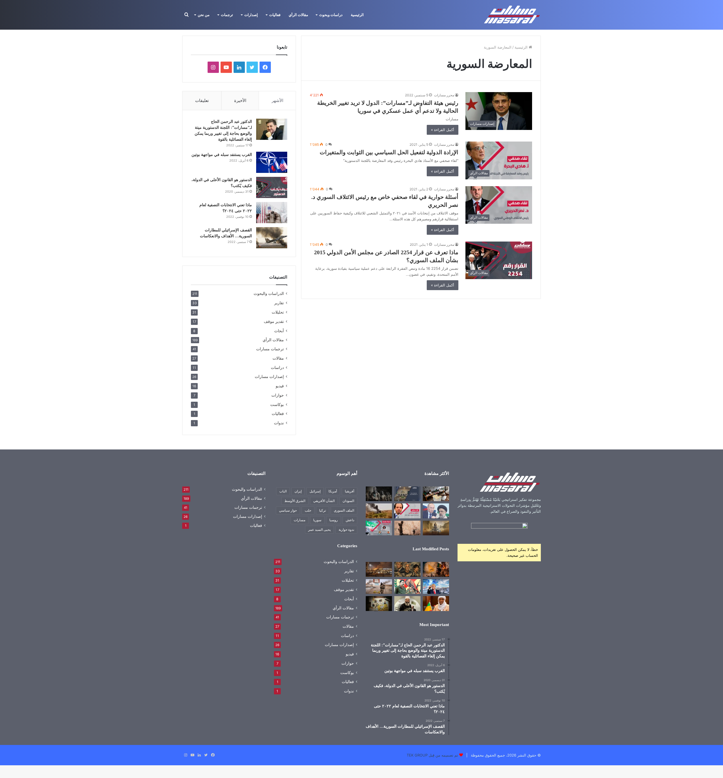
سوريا (317, 520)
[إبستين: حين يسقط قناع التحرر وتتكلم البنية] (407, 569)
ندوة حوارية (346, 529)
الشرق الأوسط (294, 501)
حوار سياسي (288, 510)
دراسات (277, 367)
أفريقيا (349, 491)
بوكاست (277, 404)
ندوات (279, 422)
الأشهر (277, 100)
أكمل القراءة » (442, 129)
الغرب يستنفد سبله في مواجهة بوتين (221, 155)
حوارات (277, 395)
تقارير (279, 302)
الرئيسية (357, 15)
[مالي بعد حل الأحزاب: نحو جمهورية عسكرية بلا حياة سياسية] (436, 493)
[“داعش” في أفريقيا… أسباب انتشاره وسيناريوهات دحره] (379, 493)
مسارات (299, 520)
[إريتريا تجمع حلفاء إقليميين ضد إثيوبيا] (407, 528)
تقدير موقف (274, 321)
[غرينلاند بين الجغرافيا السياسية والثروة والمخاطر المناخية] (436, 586)
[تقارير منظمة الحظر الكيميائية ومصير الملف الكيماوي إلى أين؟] (407, 510)
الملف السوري (344, 510)
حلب (308, 510)
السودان (348, 501)
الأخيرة (240, 100)
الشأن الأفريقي (324, 501)
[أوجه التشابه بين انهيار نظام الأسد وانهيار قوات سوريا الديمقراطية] (379, 586)
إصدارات (251, 15)
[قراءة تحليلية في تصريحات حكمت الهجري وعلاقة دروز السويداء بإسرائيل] (407, 603)
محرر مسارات (444, 95)
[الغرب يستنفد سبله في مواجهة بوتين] (271, 162)
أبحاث (279, 330)
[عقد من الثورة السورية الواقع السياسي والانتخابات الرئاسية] (379, 528)
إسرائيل (315, 491)
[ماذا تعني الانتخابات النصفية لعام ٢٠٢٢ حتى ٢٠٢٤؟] (271, 212)
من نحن (204, 15)
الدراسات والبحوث (269, 293)
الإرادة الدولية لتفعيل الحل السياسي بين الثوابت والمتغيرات (389, 152)
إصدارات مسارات (269, 376)
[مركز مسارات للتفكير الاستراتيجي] (512, 15)
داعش (350, 520)
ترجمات (227, 15)
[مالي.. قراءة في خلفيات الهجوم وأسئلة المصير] (436, 569)
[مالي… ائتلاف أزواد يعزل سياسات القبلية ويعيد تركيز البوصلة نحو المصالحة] (436, 603)
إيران (298, 491)
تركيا (322, 510)
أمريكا (332, 491)
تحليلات (278, 312)
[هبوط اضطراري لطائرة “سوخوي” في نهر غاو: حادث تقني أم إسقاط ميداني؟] (379, 510)
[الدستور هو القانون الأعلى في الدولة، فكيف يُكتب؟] (271, 187)
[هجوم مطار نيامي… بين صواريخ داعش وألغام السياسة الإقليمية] (379, 569)
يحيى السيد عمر (319, 529)
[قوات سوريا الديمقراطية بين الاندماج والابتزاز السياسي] (379, 603)
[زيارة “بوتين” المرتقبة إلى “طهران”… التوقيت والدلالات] (436, 510)
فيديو (280, 385)
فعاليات (274, 15)
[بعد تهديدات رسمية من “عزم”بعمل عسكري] (407, 493)
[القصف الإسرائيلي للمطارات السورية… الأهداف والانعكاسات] (271, 237)
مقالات (278, 358)
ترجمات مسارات (270, 349)
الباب (283, 491)
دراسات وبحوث (331, 15)
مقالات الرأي (298, 15)
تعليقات (202, 100)
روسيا (333, 520)
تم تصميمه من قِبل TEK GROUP (432, 755)
